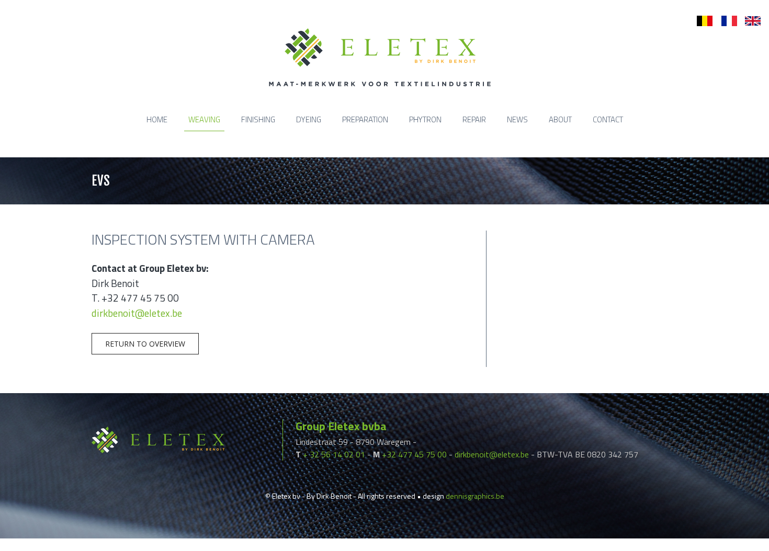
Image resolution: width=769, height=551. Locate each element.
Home (156, 119)
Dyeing (308, 119)
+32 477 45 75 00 (414, 454)
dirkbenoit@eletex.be (137, 312)
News (517, 119)
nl (700, 21)
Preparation (365, 119)
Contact (608, 119)
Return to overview (145, 344)
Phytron (425, 119)
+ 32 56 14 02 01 (334, 454)
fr (723, 21)
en (749, 21)
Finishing (258, 119)
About (560, 119)
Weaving (204, 119)
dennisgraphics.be (475, 495)
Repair (474, 119)
